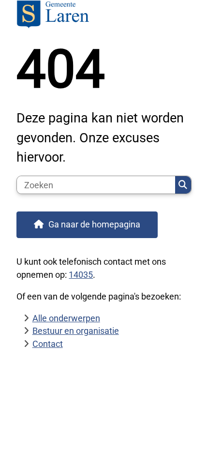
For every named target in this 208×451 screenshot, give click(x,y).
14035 (81, 275)
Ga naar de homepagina (94, 224)
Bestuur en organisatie (75, 331)
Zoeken (183, 185)
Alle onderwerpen (66, 318)
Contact (47, 344)
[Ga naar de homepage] (103, 15)
